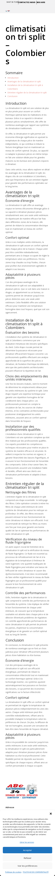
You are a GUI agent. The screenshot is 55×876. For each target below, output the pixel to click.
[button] (50, 813)
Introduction (13, 77)
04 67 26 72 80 (12, 2)
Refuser (27, 858)
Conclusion (12, 96)
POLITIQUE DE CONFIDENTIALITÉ (36, 872)
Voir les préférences (27, 865)
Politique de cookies (13, 872)
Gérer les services (27, 842)
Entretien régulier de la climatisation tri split (27, 92)
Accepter (27, 850)
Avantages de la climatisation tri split (24, 81)
